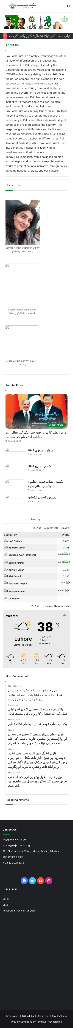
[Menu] (4, 7)
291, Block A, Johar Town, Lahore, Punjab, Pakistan (31, 851)
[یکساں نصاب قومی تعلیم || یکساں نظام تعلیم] (15, 486)
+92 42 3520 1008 (13, 857)
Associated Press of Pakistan (19, 910)
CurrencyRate (50, 527)
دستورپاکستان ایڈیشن (42, 497)
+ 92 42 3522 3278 (13, 862)
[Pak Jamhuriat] (23, 5)
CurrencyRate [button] (62, 606)
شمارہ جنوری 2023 (40, 450)
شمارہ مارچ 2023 (39, 466)
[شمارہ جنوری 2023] (15, 454)
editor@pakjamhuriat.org (16, 845)
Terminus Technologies (49, 1021)
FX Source (47, 606)
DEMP (6, 904)
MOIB (6, 899)
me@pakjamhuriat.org (15, 839)
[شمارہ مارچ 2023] (15, 470)
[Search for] (68, 7)
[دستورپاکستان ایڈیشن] (15, 501)
